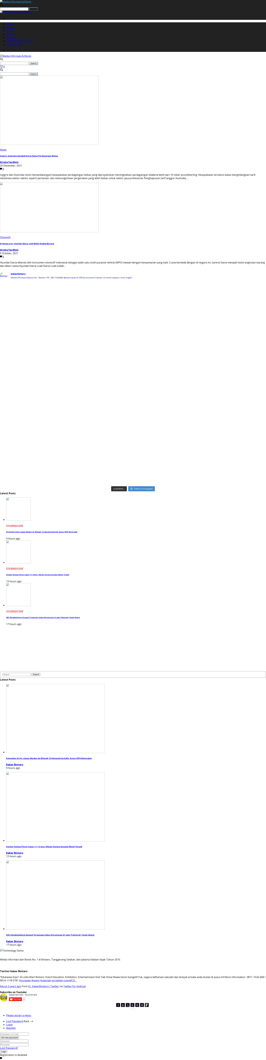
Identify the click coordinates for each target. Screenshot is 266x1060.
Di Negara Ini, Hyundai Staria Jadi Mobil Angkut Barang (27, 243)
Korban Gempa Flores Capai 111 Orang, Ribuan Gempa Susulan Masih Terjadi (37, 575)
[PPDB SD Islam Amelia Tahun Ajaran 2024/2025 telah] (221, 293)
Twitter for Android (74, 986)
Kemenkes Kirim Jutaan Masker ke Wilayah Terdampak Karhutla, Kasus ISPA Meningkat (41, 532)
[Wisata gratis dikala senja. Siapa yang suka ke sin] (133, 429)
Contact (10, 27)
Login (9, 1024)
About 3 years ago (10, 986)
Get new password (9, 1037)
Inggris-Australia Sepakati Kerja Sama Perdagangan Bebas (29, 156)
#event (35, 980)
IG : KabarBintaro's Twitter (43, 986)
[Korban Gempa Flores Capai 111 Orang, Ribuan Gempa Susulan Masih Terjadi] (18, 562)
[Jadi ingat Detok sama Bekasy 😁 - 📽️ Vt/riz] (221, 427)
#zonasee (25, 980)
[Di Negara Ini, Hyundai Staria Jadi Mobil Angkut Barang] (49, 231)
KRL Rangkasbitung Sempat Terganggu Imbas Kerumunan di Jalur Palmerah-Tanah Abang (43, 618)
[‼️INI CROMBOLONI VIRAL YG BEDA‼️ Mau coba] (133, 302)
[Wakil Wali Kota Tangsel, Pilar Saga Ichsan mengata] (44, 455)
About (9, 24)
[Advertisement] (92, 649)
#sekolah (45, 980)
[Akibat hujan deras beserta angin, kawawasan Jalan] (133, 380)
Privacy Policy (14, 44)
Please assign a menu (18, 1015)
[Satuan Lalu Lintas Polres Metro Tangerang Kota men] (44, 393)
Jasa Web (11, 37)
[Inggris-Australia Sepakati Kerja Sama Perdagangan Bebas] (49, 144)
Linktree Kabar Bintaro (19, 41)
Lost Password (14, 1021)
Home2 (10, 34)
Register (11, 1028)
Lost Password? (9, 1048)
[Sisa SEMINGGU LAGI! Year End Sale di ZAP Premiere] (221, 400)
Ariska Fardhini (9, 162)
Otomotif (5, 237)
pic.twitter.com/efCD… (64, 980)
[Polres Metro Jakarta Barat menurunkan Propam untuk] (44, 329)
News (3, 149)
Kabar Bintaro (14, 764)
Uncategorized (14, 525)
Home (9, 30)
